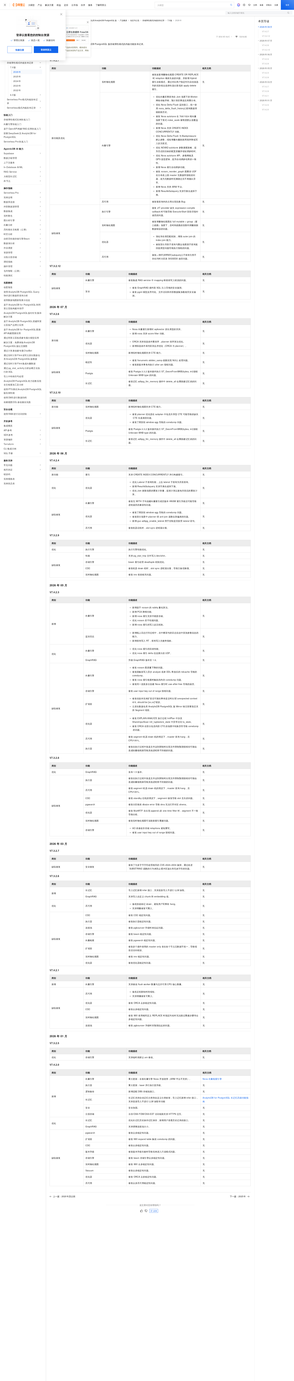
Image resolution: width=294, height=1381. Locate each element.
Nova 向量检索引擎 (212, 1078)
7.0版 (170, 20)
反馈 (155, 1210)
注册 (276, 5)
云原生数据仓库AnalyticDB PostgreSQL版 (99, 20)
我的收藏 (243, 36)
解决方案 (49, 4)
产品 (40, 4)
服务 (90, 4)
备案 (261, 5)
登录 (287, 5)
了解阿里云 (101, 4)
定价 (66, 4)
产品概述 (123, 20)
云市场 (74, 4)
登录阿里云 (46, 49)
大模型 (31, 4)
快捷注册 (19, 49)
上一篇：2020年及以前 (64, 1196)
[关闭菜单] (5, 5)
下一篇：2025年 (238, 1196)
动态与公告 (134, 20)
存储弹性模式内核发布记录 (153, 20)
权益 (59, 4)
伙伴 (83, 4)
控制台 (269, 5)
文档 (255, 5)
